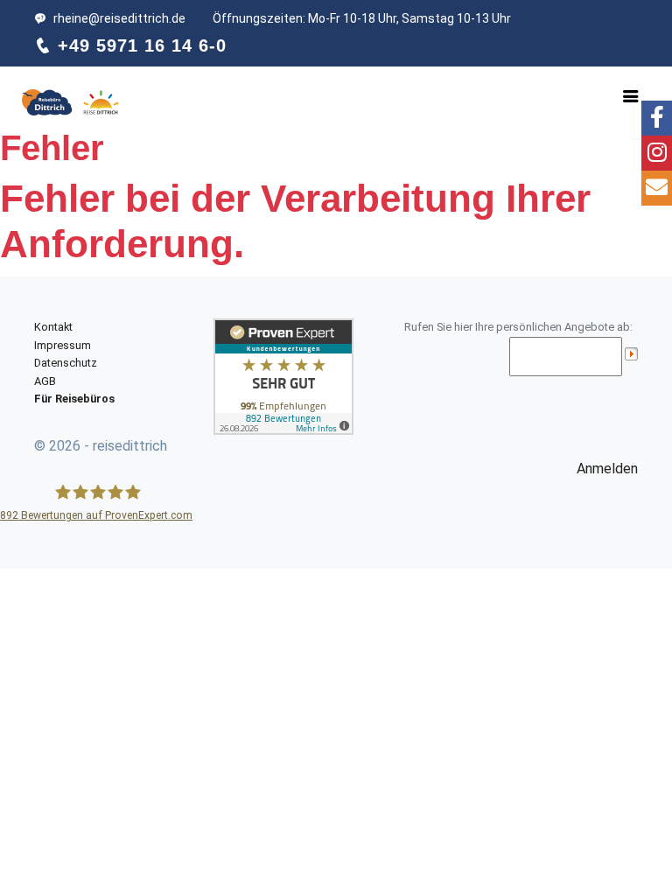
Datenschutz (65, 362)
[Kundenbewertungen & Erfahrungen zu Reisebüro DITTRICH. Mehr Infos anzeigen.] (284, 375)
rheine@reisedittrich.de (119, 18)
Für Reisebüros (74, 398)
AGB (45, 381)
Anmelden (607, 468)
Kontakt (53, 326)
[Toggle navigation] (631, 96)
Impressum (62, 345)
